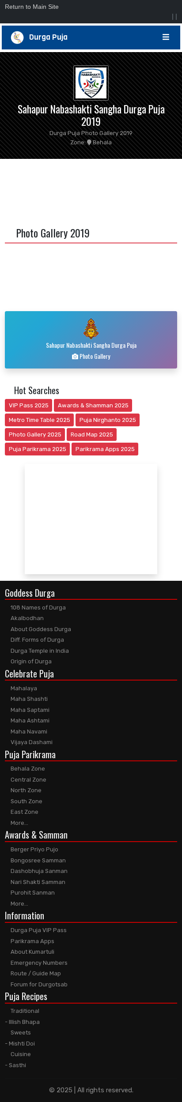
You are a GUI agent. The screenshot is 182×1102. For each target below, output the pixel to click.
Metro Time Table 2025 (39, 420)
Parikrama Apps (31, 941)
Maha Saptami (29, 710)
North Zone (25, 790)
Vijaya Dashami (31, 742)
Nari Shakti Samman (37, 882)
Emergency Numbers (38, 962)
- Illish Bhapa (22, 1022)
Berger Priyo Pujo (33, 849)
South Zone (25, 801)
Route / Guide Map (35, 973)
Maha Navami (28, 731)
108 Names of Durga (37, 607)
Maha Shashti (28, 699)
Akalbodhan (26, 618)
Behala (101, 142)
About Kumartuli (31, 951)
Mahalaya (23, 688)
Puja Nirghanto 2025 (108, 420)
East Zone (23, 812)
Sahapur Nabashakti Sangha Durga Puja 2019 (91, 115)
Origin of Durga (30, 661)
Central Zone (27, 779)
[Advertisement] (91, 191)
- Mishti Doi (20, 1043)
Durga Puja (46, 37)
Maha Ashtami (29, 720)
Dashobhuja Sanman (38, 871)
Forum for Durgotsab (38, 984)
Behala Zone (27, 768)
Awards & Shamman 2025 (93, 405)
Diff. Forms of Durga (36, 639)
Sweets (20, 1032)
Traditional (24, 1011)
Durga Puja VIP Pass (38, 930)
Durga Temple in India (39, 650)
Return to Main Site (32, 6)
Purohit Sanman (32, 892)
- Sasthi (15, 1065)
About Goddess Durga (40, 629)
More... (18, 823)
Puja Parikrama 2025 (37, 449)
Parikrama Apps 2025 (105, 449)
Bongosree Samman (37, 860)
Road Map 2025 (92, 434)
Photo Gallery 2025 (35, 434)
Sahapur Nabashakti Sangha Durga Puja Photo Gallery (91, 350)
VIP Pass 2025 (29, 405)
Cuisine (20, 1054)
